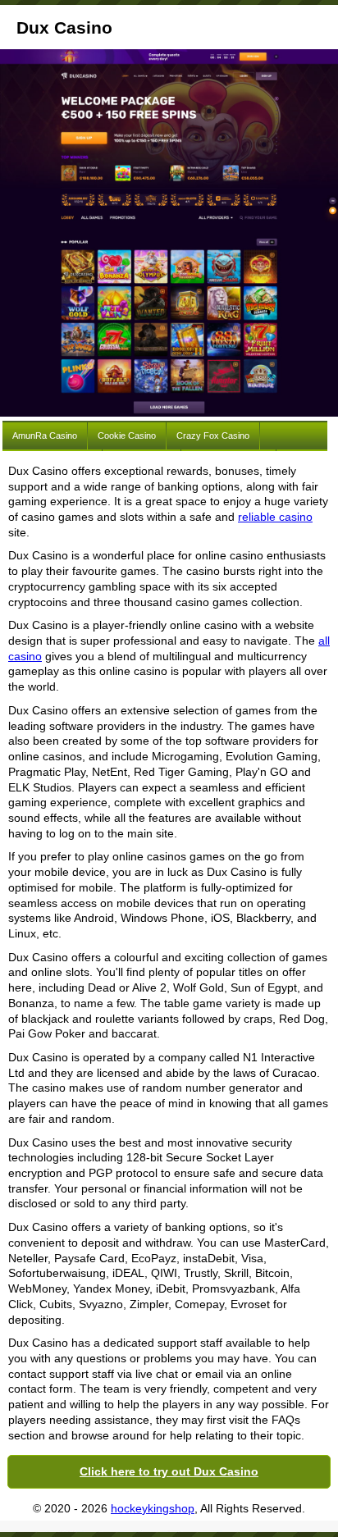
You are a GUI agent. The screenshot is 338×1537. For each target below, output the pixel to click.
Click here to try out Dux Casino (169, 1471)
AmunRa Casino (44, 435)
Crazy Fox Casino (212, 435)
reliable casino (275, 516)
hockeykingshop (152, 1508)
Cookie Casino (127, 435)
